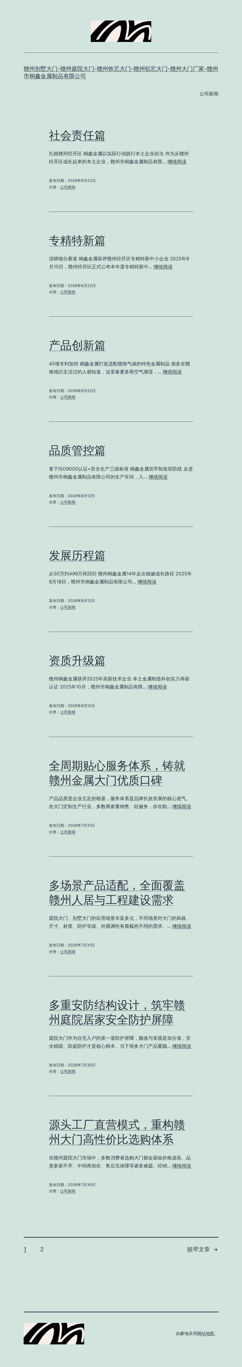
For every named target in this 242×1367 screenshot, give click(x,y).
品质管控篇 (77, 450)
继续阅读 (177, 161)
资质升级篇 (77, 660)
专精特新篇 (77, 240)
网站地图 (205, 1333)
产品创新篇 (77, 345)
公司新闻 (208, 94)
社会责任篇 (77, 135)
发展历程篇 (77, 555)
